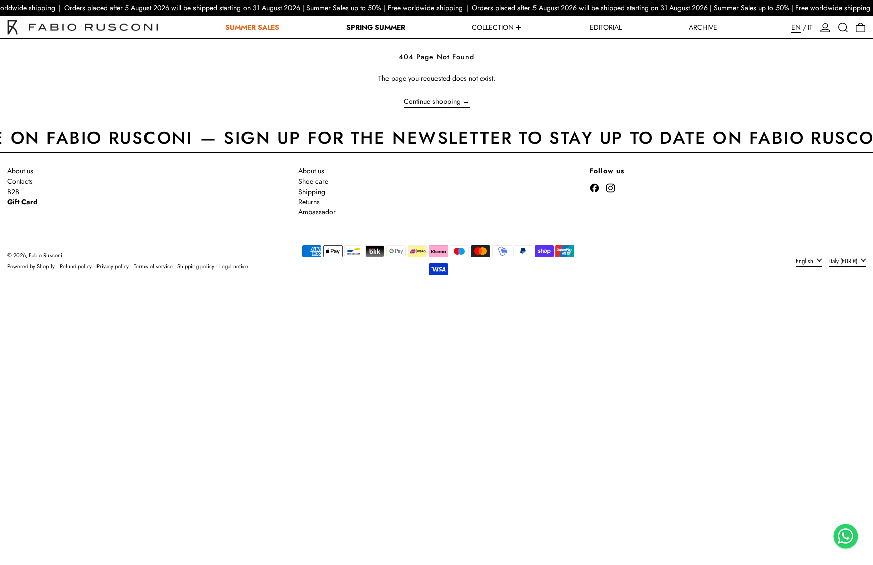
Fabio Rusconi (45, 255)
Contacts (20, 181)
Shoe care (313, 181)
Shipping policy (195, 266)
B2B (13, 192)
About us (20, 171)
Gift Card (22, 202)
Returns (309, 202)
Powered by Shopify (31, 266)
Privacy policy (112, 266)
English (805, 260)
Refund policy (76, 266)
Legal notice (233, 266)
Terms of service (153, 266)
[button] (843, 27)
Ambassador (317, 212)
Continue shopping (432, 101)
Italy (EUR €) (844, 260)
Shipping (311, 192)
